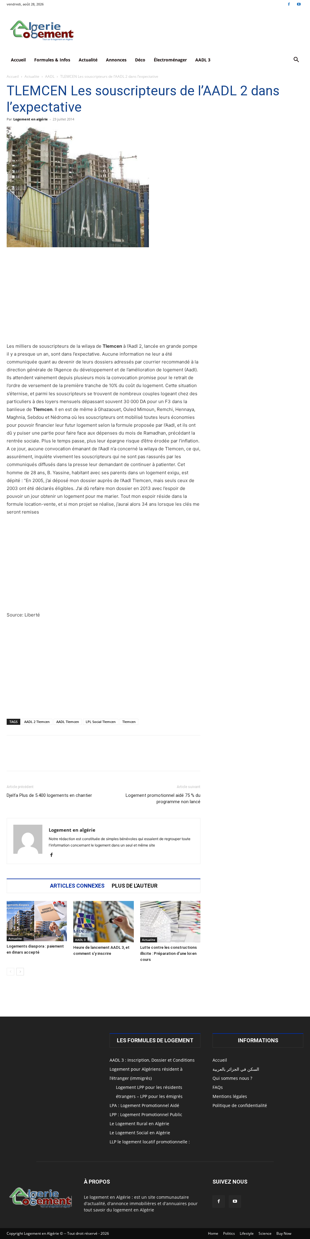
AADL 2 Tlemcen (37, 721)
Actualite (32, 76)
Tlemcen (129, 721)
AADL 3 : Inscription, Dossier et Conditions (152, 1060)
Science (265, 1233)
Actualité (88, 60)
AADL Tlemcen (67, 721)
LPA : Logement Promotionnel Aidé (144, 1105)
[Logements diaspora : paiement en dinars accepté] (37, 921)
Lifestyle (247, 1233)
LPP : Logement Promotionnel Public (146, 1114)
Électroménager (170, 60)
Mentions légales (230, 1096)
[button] (296, 60)
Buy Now (283, 1233)
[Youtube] (298, 4)
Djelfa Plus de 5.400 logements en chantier (49, 795)
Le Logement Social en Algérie (140, 1132)
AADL (49, 76)
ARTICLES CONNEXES (77, 886)
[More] (193, 758)
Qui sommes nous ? (232, 1078)
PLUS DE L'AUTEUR (134, 886)
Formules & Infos (52, 60)
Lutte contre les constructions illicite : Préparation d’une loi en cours (168, 953)
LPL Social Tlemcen (101, 721)
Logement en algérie (30, 119)
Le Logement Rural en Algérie (139, 1123)
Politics (229, 1233)
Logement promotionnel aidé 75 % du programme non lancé (163, 798)
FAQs (218, 1087)
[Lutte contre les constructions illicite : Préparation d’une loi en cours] (170, 921)
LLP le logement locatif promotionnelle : (150, 1142)
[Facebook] (288, 4)
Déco (140, 60)
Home (213, 1233)
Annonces (116, 60)
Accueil (18, 60)
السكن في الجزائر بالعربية (236, 1069)
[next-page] (20, 971)
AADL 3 (202, 60)
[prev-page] (10, 971)
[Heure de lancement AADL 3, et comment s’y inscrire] (103, 921)
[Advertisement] (103, 297)
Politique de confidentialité (240, 1105)
